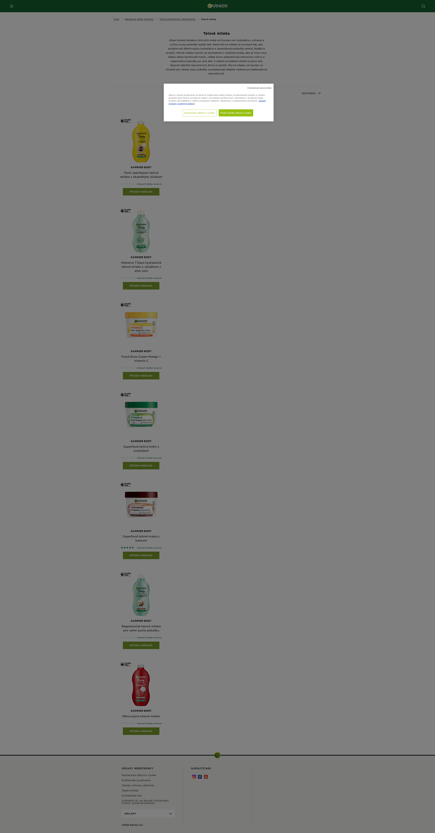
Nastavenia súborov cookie (200, 113)
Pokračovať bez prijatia (259, 87)
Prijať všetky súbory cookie (236, 113)
